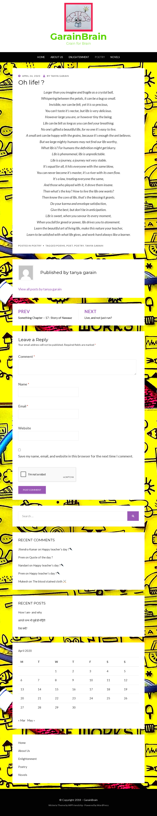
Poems (60, 245)
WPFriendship (75, 805)
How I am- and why (30, 612)
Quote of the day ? (41, 557)
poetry (79, 245)
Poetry (100, 57)
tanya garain (94, 245)
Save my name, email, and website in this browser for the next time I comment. (75, 456)
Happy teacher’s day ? (55, 549)
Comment (26, 356)
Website (24, 428)
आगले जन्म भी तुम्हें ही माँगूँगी (31, 620)
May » (31, 720)
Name (23, 384)
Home (41, 57)
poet (69, 245)
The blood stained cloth (48, 581)
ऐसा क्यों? (22, 628)
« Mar (21, 720)
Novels (115, 57)
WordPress (103, 805)
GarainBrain (78, 36)
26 (125, 698)
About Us (57, 57)
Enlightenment (79, 57)
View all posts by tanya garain (40, 289)
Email (23, 406)
